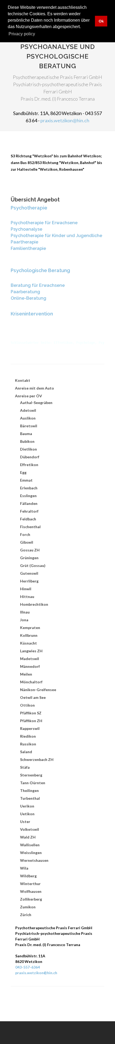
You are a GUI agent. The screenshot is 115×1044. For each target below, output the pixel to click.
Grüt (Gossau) (32, 565)
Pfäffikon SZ (30, 713)
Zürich (25, 914)
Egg (23, 472)
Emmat (26, 480)
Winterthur (30, 883)
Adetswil (28, 410)
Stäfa (25, 767)
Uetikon (27, 813)
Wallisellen (30, 845)
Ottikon (27, 705)
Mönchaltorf (31, 682)
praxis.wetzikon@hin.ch (64, 120)
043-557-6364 (27, 967)
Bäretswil (28, 426)
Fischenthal (30, 526)
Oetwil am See (33, 697)
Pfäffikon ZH (31, 720)
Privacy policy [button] (22, 34)
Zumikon (28, 907)
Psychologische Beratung (40, 270)
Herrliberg (29, 581)
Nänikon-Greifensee (38, 689)
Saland (26, 751)
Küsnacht (28, 643)
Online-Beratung (28, 298)
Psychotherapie (29, 208)
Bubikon (27, 441)
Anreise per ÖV (28, 396)
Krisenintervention (32, 314)
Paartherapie (24, 242)
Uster (25, 821)
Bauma (26, 433)
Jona (24, 620)
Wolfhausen (30, 891)
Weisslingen (31, 852)
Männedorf (30, 666)
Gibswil (26, 542)
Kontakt (22, 380)
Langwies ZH (31, 651)
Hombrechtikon (34, 604)
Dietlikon (28, 449)
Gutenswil (29, 573)
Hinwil (25, 588)
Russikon (28, 744)
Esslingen (28, 495)
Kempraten (30, 627)
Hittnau (27, 596)
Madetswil (29, 658)
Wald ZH (28, 837)
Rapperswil (30, 728)
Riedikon (28, 736)
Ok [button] (101, 21)
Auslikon (28, 418)
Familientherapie (28, 248)
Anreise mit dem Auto (34, 388)
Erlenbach (28, 488)
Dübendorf (29, 457)
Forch (25, 534)
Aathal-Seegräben (36, 402)
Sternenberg (31, 775)
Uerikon (27, 806)
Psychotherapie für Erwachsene (44, 222)
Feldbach (28, 519)
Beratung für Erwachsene (38, 285)
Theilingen (29, 790)
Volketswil (29, 829)
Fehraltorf (29, 511)
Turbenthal (30, 798)
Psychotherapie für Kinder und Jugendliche (56, 235)
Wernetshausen (34, 860)
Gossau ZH (30, 550)
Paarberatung (25, 291)
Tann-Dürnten (32, 782)
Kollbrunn (28, 635)
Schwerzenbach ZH (36, 759)
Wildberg (28, 876)
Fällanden (28, 503)
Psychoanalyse (26, 229)
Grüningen (29, 557)
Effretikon (29, 464)
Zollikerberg (31, 899)
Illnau (25, 612)
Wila (24, 868)
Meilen (26, 674)
